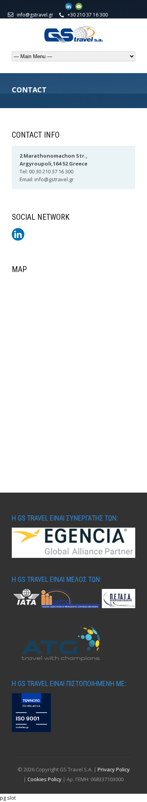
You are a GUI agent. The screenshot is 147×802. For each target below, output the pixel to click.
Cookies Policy (45, 779)
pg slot (8, 797)
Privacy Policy (114, 769)
